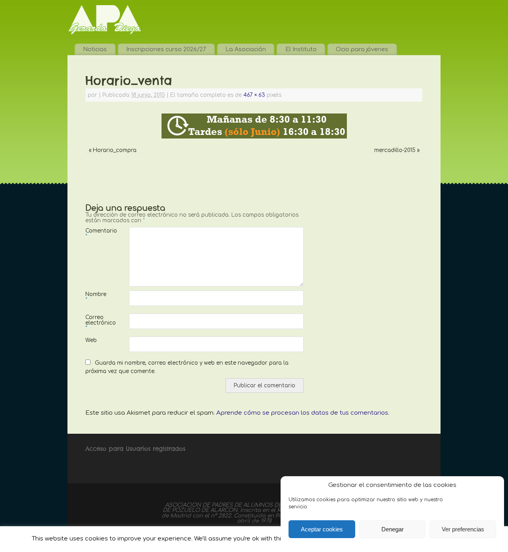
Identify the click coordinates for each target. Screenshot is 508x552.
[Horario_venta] (254, 125)
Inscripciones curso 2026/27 (166, 49)
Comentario (96, 233)
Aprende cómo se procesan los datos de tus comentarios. (302, 413)
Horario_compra (115, 150)
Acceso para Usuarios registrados (135, 448)
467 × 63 (254, 95)
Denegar (392, 529)
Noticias (95, 49)
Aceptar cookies (322, 529)
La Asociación (245, 49)
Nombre (95, 296)
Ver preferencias (463, 529)
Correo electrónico (96, 322)
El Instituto (301, 49)
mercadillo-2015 (395, 150)
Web (91, 340)
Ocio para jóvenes (362, 49)
